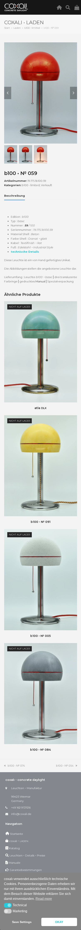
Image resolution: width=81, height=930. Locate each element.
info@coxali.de (21, 814)
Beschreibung (14, 195)
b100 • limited (31, 185)
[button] (8, 905)
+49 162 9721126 (21, 807)
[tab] (14, 195)
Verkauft (46, 185)
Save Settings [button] (22, 922)
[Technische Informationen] (69, 7)
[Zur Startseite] (60, 7)
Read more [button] (44, 898)
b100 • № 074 (14, 766)
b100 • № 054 (65, 766)
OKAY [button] (59, 922)
